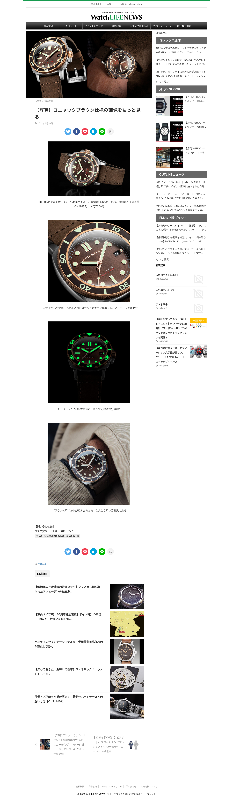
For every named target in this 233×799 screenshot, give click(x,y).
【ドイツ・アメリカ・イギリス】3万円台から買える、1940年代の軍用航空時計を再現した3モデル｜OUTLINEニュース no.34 (181, 196)
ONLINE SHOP (184, 26)
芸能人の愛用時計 (139, 26)
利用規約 (93, 786)
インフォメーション (162, 26)
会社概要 (80, 786)
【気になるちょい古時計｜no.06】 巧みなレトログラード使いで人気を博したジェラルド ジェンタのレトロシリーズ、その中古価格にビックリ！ (181, 62)
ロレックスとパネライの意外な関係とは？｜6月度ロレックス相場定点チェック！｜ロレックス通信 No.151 (181, 74)
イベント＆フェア (94, 26)
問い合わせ (131, 786)
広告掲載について (149, 786)
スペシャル (71, 26)
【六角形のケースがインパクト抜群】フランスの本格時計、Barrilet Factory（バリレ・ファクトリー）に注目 (181, 228)
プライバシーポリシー (111, 786)
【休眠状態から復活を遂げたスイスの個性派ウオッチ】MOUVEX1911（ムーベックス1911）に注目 (181, 239)
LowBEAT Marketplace (130, 4)
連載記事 (116, 26)
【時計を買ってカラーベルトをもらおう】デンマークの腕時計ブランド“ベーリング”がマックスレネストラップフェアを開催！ (171, 328)
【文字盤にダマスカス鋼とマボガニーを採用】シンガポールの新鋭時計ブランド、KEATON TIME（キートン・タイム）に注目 (181, 251)
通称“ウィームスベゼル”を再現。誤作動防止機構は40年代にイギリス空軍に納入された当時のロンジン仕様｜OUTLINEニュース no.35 (181, 184)
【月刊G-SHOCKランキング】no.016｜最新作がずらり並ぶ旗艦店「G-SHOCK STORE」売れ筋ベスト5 (196, 151)
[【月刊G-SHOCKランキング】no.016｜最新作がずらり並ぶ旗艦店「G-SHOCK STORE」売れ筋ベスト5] (169, 157)
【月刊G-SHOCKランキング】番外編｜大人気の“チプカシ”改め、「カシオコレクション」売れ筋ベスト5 (195, 125)
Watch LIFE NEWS (101, 4)
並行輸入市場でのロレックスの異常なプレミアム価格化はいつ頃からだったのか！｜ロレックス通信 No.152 (181, 50)
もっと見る (162, 81)
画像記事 (42, 564)
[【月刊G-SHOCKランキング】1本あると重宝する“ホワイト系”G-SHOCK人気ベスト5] (169, 106)
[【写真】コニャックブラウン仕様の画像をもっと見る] (93, 131)
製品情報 (48, 26)
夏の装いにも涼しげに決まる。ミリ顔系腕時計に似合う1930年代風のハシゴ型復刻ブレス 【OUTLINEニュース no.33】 (181, 208)
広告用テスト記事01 (167, 274)
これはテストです (165, 289)
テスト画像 (162, 304)
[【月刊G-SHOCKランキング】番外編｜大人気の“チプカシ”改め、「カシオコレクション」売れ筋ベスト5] (169, 131)
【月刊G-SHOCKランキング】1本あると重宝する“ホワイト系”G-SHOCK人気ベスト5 (195, 99)
